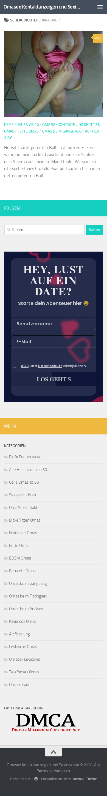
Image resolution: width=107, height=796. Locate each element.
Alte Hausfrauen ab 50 (28, 469)
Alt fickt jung (19, 634)
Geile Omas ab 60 (24, 482)
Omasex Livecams (24, 659)
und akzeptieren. (54, 365)
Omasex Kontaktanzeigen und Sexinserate (42, 7)
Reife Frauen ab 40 (21, 124)
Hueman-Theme (84, 779)
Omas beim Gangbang (62, 131)
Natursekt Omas (23, 532)
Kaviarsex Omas (22, 621)
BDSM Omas (20, 558)
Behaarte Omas (22, 570)
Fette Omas (28, 131)
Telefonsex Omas (24, 672)
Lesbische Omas (23, 646)
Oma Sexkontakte (58, 124)
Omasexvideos (22, 684)
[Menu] (100, 7)
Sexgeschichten (22, 494)
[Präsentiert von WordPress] (36, 779)
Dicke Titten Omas (24, 520)
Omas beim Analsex (26, 608)
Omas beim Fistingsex (28, 596)
